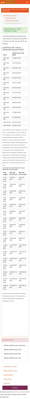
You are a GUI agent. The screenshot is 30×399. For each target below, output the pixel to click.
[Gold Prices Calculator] (9, 2)
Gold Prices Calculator (19, 392)
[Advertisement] (15, 320)
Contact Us (7, 383)
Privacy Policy (8, 379)
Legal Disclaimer (8, 375)
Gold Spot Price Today (10, 366)
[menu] (27, 2)
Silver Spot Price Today (10, 370)
